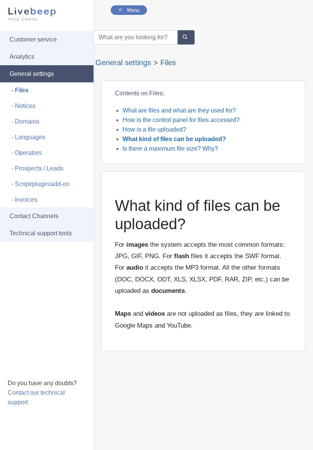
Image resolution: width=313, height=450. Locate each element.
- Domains (25, 121)
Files (168, 62)
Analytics (22, 56)
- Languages (28, 137)
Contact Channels (34, 216)
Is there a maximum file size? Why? (170, 148)
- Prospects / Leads (37, 168)
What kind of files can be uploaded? (174, 139)
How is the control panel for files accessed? (181, 120)
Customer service (33, 39)
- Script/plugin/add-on (40, 184)
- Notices (23, 106)
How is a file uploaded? (154, 129)
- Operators (26, 152)
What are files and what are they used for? (179, 110)
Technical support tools (41, 233)
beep (32, 13)
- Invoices (24, 199)
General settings (32, 74)
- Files (20, 90)
